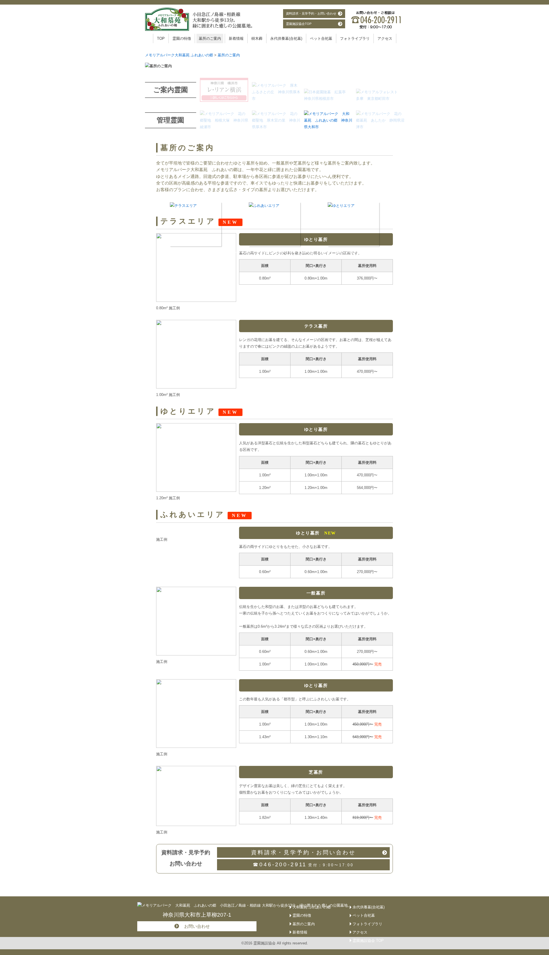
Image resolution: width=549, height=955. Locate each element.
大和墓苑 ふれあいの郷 (312, 907)
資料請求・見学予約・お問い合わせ (311, 13)
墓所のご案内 (210, 38)
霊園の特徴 (181, 38)
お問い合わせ (197, 926)
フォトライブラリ (355, 38)
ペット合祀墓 (321, 38)
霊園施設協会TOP (298, 23)
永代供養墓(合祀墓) (286, 38)
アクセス (384, 38)
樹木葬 (256, 38)
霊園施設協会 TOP (368, 940)
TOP (161, 38)
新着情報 (236, 38)
